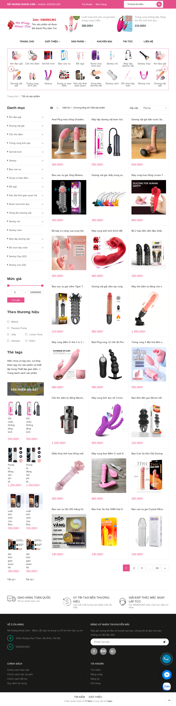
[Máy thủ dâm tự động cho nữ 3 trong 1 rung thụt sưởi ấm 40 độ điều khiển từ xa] (148, 308)
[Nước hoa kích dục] (96, 55)
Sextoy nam (112, 83)
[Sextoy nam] (112, 75)
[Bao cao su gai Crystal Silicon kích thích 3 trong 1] (148, 531)
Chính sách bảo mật (18, 669)
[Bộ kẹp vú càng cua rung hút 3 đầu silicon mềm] (69, 253)
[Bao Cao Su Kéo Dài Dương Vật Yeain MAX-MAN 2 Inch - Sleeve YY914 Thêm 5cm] (148, 475)
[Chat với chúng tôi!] (167, 674)
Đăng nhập (97, 674)
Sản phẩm (78, 41)
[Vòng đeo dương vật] (96, 75)
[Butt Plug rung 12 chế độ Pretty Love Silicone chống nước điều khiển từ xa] (109, 364)
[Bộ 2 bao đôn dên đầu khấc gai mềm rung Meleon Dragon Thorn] (148, 253)
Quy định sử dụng (17, 683)
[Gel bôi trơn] (48, 55)
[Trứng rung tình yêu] (32, 75)
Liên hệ (148, 41)
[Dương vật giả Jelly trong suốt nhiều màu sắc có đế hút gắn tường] (109, 197)
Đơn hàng (101, 4)
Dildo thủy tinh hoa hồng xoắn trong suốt (74, 453)
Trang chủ (27, 41)
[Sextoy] (48, 75)
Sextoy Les (144, 83)
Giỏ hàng (96, 683)
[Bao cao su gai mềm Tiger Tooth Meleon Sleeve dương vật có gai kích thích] (69, 308)
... (149, 568)
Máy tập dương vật (128, 64)
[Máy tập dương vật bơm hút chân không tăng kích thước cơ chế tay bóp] (109, 141)
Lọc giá (16, 300)
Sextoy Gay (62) (18, 256)
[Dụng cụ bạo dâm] (64, 75)
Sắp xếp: (134, 108)
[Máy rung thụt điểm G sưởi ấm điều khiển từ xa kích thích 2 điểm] (109, 475)
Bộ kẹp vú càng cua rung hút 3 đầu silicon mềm (78, 230)
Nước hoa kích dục (96, 64)
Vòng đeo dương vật (96, 84)
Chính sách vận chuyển (20, 674)
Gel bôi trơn (48, 63)
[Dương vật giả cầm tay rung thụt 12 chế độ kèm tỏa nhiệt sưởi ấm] (109, 308)
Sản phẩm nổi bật (24, 389)
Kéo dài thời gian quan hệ (80, 85)
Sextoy (48, 83)
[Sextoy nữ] (112, 55)
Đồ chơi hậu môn (128, 84)
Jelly (13, 334)
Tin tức (128, 41)
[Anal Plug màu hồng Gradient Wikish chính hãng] (69, 141)
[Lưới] (51, 107)
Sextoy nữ (112, 63)
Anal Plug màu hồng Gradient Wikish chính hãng (79, 119)
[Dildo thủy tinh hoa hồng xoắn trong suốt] (69, 475)
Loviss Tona (35, 334)
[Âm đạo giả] (16, 55)
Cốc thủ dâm (32, 63)
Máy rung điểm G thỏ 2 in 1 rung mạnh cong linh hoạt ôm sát (85, 342)
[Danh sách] (57, 107)
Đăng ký (95, 678)
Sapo (109, 701)
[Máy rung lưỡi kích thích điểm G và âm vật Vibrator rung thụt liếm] (109, 253)
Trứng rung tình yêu (32, 84)
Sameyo (15, 340)
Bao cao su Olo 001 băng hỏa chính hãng (75, 509)
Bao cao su (64, 63)
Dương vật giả (16, 84)
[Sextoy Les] (144, 75)
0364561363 (53, 4)
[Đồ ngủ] (80, 55)
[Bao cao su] (64, 55)
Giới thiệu (52, 41)
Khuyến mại (104, 41)
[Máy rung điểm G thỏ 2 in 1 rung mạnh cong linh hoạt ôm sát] (69, 364)
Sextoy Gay (144, 63)
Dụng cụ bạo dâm (64, 84)
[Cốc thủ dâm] (32, 55)
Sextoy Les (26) (17, 264)
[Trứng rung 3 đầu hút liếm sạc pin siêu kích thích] (148, 364)
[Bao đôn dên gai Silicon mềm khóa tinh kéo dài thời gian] (148, 420)
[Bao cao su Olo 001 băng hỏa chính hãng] (69, 531)
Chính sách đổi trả (17, 678)
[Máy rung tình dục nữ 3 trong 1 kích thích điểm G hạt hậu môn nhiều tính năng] (109, 420)
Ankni (32, 340)
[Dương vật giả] (16, 75)
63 (157, 568)
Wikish (14, 321)
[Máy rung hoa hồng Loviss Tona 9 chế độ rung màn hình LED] (148, 197)
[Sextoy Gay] (144, 55)
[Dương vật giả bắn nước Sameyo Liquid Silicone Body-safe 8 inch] (148, 141)
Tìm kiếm (96, 669)
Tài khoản (87, 4)
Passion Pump (18, 328)
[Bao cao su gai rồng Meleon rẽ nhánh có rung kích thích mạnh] (69, 197)
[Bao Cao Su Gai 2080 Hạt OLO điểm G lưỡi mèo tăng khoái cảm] (109, 531)
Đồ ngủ (80, 63)
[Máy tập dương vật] (128, 55)
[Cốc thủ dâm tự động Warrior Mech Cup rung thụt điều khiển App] (69, 420)
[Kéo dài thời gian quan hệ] (80, 75)
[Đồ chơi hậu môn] (128, 75)
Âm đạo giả (16, 63)
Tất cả (11, 579)
